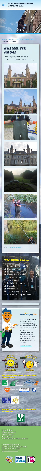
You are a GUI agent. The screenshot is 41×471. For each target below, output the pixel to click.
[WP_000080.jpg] (20, 232)
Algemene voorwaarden (10, 451)
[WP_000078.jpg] (20, 206)
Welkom (4, 39)
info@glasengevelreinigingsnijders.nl (15, 438)
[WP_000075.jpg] (20, 180)
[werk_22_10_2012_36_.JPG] (20, 101)
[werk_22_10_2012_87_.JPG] (20, 154)
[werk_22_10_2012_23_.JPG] (20, 75)
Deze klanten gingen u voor (24, 39)
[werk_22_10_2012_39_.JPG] (20, 127)
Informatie (11, 39)
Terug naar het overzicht (13, 247)
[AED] (20, 418)
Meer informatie (25, 346)
